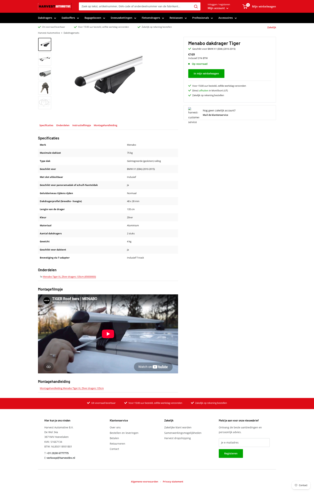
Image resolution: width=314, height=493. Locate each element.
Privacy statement (173, 481)
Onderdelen (62, 125)
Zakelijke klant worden (178, 427)
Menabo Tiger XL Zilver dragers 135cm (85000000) (69, 276)
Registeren (230, 453)
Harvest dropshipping (177, 438)
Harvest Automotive (49, 32)
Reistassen (176, 17)
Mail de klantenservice (215, 115)
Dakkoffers (68, 17)
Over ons (115, 427)
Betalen (114, 438)
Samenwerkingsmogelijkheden (183, 433)
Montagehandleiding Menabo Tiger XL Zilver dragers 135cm (72, 388)
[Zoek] (195, 6)
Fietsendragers (151, 17)
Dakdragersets (71, 32)
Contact (114, 449)
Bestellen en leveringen (124, 433)
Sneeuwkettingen (121, 17)
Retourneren (117, 443)
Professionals (200, 17)
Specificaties (46, 125)
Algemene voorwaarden (144, 481)
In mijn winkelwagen (206, 73)
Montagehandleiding (105, 125)
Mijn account (217, 8)
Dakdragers (45, 17)
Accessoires (225, 17)
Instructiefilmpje (81, 125)
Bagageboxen (92, 17)
